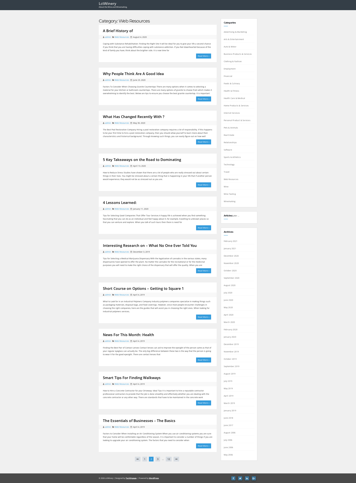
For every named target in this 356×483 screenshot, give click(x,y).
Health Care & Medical (234, 98)
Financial (228, 76)
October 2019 (230, 359)
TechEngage (131, 478)
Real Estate (229, 135)
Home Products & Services (236, 105)
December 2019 (231, 344)
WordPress (154, 478)
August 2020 (230, 285)
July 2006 (228, 440)
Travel (227, 172)
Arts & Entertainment (234, 39)
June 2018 (228, 418)
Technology (229, 164)
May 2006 (228, 454)
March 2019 (229, 403)
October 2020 (230, 270)
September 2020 (231, 278)
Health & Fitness (231, 91)
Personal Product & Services (237, 120)
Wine (226, 186)
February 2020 (231, 329)
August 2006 (230, 432)
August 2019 (230, 373)
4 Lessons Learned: (120, 202)
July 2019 (228, 381)
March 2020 (229, 322)
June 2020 (228, 300)
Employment (230, 68)
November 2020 (231, 263)
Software (228, 149)
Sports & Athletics (232, 157)
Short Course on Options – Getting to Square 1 (143, 288)
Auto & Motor (230, 46)
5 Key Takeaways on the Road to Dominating (142, 159)
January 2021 (230, 248)
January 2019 (230, 410)
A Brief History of (118, 30)
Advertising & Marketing (235, 32)
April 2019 (228, 395)
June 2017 (228, 425)
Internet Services (232, 113)
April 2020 (228, 314)
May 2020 (228, 307)
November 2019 (231, 351)
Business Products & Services (238, 54)
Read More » (203, 56)
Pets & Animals (231, 127)
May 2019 (228, 388)
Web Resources (122, 37)
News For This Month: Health (128, 334)
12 (168, 459)
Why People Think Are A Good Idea (133, 73)
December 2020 (231, 255)
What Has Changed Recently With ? (133, 116)
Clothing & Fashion (233, 61)
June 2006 (228, 447)
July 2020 (228, 292)
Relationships (230, 142)
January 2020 (230, 337)
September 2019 (231, 366)
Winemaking (230, 201)
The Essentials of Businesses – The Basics (139, 420)
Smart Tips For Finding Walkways (132, 377)
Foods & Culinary (232, 83)
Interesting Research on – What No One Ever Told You (150, 245)
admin (108, 37)
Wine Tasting (230, 194)
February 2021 (231, 241)
